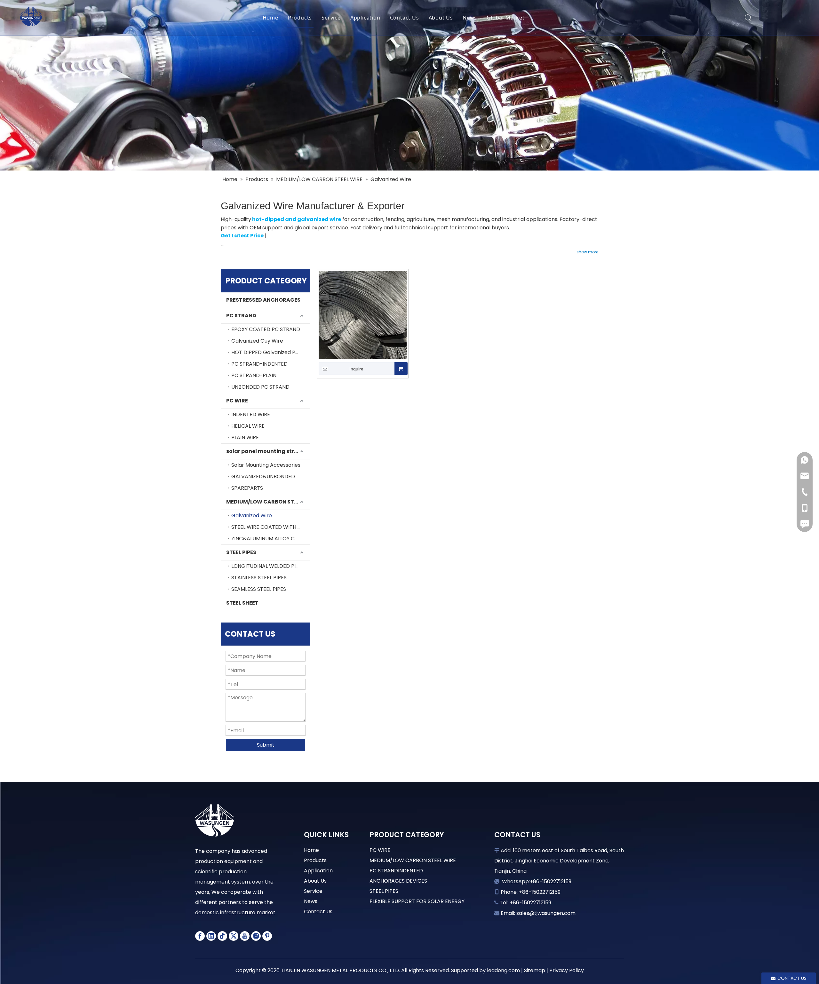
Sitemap (534, 970)
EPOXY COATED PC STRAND (265, 329)
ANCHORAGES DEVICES (398, 881)
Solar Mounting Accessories (265, 465)
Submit (265, 745)
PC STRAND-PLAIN (253, 375)
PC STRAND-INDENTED (259, 364)
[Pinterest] (267, 936)
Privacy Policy (566, 970)
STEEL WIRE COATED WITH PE (267, 527)
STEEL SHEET (242, 603)
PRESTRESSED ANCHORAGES (263, 300)
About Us (441, 17)
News (470, 17)
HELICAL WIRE (248, 426)
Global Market (505, 17)
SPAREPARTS (247, 488)
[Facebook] (200, 936)
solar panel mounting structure (268, 451)
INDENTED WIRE (250, 414)
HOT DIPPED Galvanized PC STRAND (270, 352)
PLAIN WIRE (245, 437)
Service (331, 17)
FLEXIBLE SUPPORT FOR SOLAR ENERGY (417, 901)
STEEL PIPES (241, 552)
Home (270, 17)
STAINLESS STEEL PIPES (259, 577)
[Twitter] (233, 936)
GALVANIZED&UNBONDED (263, 476)
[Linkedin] (211, 936)
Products (300, 17)
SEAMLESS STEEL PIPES (258, 589)
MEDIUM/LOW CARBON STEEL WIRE (268, 501)
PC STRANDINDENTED (396, 870)
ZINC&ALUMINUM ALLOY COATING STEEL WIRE (270, 538)
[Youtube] (245, 936)
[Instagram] (256, 936)
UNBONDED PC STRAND (260, 387)
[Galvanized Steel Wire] (363, 314)
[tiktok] (222, 936)
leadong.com (503, 970)
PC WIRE (237, 400)
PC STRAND (241, 315)
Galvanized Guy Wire (257, 341)
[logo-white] (214, 820)
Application (365, 17)
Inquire (356, 368)
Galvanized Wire (251, 515)
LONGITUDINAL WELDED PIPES (268, 566)
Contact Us (404, 17)
